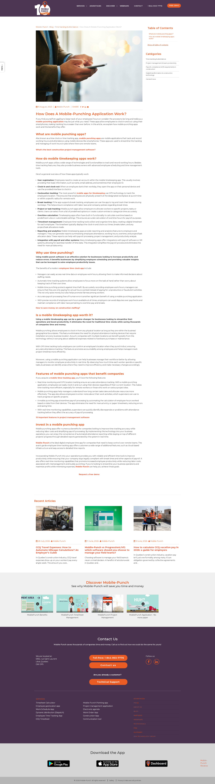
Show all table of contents (158, 45)
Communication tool (92, 719)
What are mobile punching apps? (161, 34)
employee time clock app (71, 268)
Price (136, 703)
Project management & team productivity (161, 63)
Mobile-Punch (42, 27)
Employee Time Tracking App (49, 716)
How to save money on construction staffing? (58, 308)
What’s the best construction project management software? (65, 150)
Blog (51, 27)
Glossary (138, 732)
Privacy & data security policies (129, 780)
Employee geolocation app (48, 706)
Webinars (124, 6)
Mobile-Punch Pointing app (95, 703)
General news (151, 79)
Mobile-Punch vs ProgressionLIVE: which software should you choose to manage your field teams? (107, 550)
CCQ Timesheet (43, 719)
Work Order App (90, 712)
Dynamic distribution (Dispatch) (50, 712)
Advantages (95, 6)
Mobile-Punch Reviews (204, 763)
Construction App (91, 716)
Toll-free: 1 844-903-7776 (108, 657)
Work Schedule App (45, 709)
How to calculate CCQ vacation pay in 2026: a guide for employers (156, 548)
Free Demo (174, 5)
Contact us (108, 665)
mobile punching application (50, 122)
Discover (110, 6)
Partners (138, 715)
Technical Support (108, 682)
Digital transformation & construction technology (159, 74)
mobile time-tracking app (62, 378)
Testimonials (140, 724)
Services (81, 6)
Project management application (98, 706)
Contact (138, 6)
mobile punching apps (90, 138)
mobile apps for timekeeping (90, 193)
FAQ (135, 728)
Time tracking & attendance (66, 27)
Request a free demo (89, 474)
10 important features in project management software (62, 417)
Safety (111, 780)
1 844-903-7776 (155, 6)
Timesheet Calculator (45, 703)
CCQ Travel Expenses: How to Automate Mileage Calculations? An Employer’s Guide (57, 550)
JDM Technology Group (145, 736)
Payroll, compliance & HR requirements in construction (161, 68)
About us (138, 707)
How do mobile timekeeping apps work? (161, 37)
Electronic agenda (91, 709)
